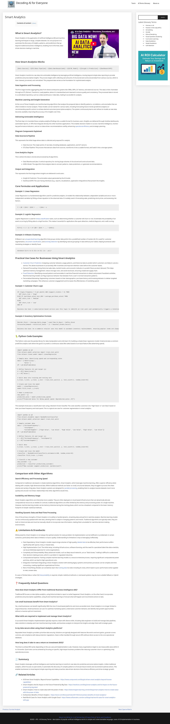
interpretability (45, 575)
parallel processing (70, 488)
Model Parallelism (151, 43)
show (33, 23)
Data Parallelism (151, 41)
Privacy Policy (90, 717)
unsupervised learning (32, 239)
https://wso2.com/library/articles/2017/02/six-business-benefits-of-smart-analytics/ (78, 695)
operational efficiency (82, 126)
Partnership (80, 717)
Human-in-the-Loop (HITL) (153, 28)
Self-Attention (150, 45)
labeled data (81, 542)
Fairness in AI (150, 25)
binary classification (42, 219)
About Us (62, 717)
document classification (33, 242)
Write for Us (71, 717)
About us (156, 3)
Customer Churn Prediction (32, 263)
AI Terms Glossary (144, 3)
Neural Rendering (151, 34)
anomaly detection (51, 242)
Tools (133, 3)
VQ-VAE (148, 32)
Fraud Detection (28, 273)
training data (62, 568)
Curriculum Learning (152, 39)
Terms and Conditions (103, 717)
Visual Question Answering (154, 36)
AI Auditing (149, 30)
